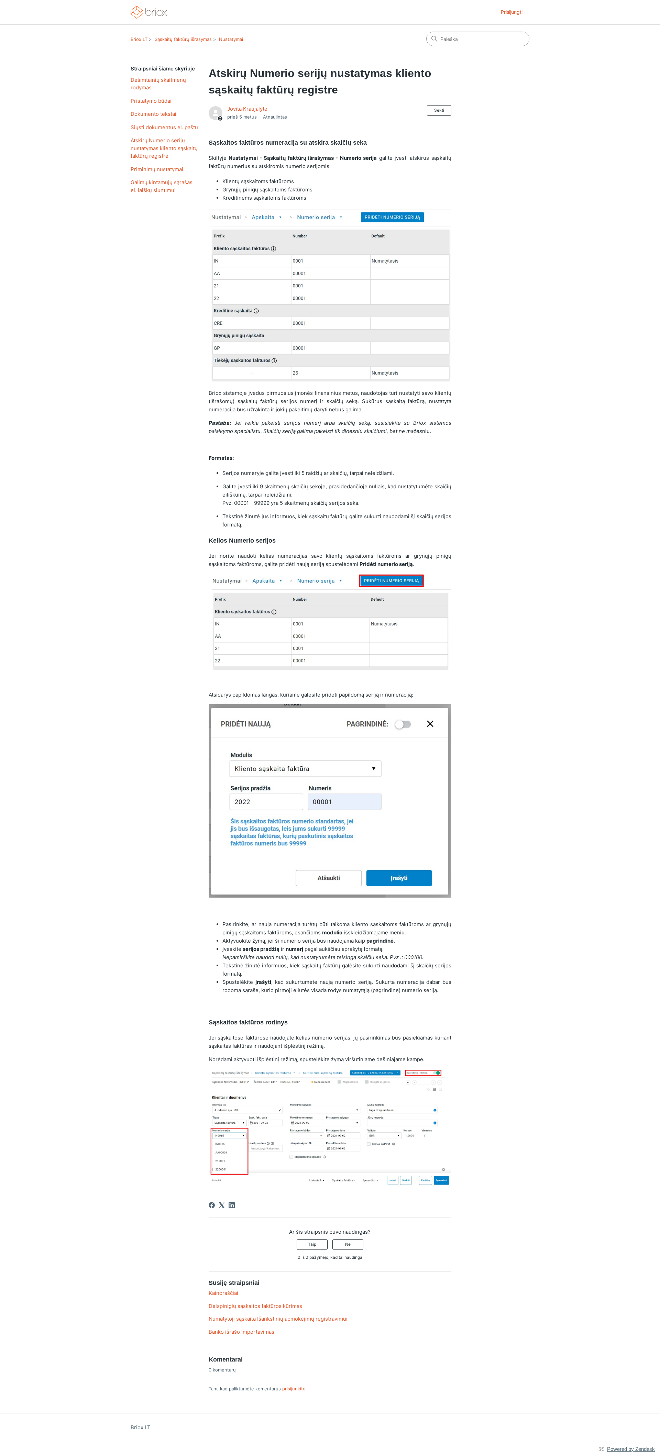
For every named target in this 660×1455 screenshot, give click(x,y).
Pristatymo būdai (151, 101)
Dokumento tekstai (153, 114)
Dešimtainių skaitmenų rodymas (158, 84)
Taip (312, 1244)
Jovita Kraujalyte (247, 108)
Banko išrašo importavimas (241, 1332)
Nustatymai (231, 39)
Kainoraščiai (223, 1293)
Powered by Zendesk (631, 1449)
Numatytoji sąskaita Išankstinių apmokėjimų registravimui (278, 1318)
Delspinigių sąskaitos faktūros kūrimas (255, 1306)
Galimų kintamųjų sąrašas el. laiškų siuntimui (161, 186)
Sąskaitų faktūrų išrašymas (183, 39)
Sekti (439, 110)
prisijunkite (294, 1388)
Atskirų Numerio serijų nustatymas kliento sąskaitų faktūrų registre (164, 148)
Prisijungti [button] (511, 12)
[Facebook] (212, 1205)
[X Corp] (222, 1205)
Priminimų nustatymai (157, 169)
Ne (348, 1244)
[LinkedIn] (232, 1205)
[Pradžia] (149, 12)
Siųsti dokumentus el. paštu (164, 127)
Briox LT (139, 39)
